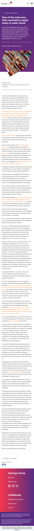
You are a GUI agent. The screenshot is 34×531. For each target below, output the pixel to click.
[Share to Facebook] (2, 464)
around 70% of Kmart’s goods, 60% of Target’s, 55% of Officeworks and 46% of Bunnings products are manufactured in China (17, 199)
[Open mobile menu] (32, 3)
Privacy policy (28, 527)
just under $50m (14, 321)
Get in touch (12, 503)
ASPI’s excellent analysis (9, 135)
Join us (10, 508)
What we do (12, 482)
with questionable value (14, 372)
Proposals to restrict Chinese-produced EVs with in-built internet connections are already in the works (17, 287)
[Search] (28, 3)
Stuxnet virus (5, 153)
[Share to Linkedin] (5, 464)
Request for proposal (15, 499)
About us (11, 477)
